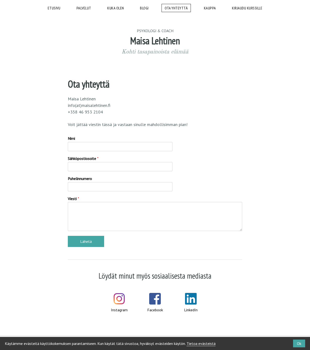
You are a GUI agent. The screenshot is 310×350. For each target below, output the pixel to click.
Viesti (73, 198)
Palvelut (84, 8)
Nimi (71, 138)
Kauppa (210, 8)
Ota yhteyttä (176, 8)
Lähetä (86, 241)
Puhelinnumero (80, 178)
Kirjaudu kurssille (247, 8)
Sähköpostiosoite (83, 158)
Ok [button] (299, 343)
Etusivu (54, 8)
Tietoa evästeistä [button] (201, 343)
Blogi (144, 8)
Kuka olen (115, 8)
